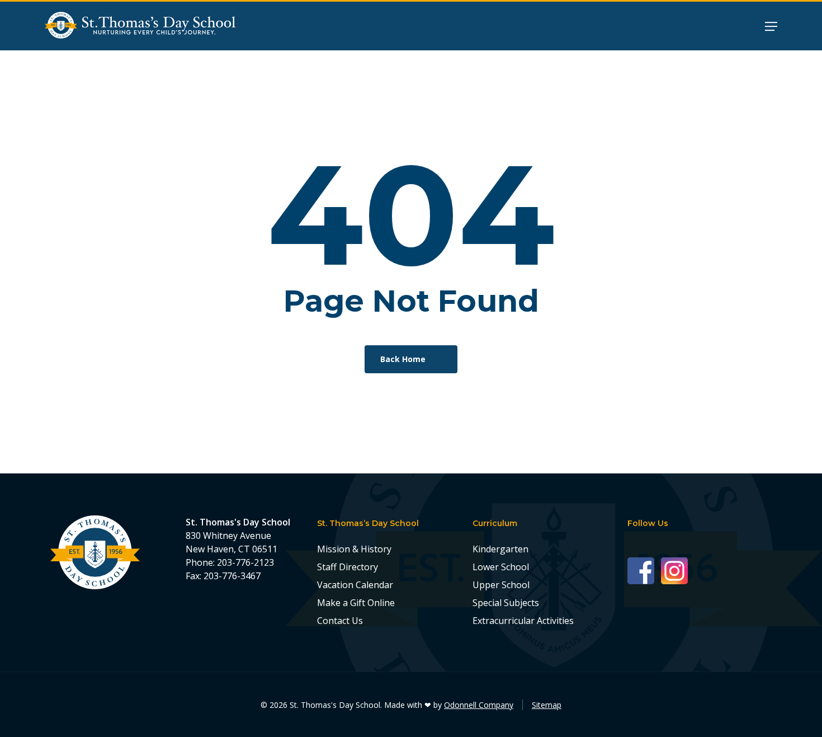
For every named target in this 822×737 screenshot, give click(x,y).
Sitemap (546, 705)
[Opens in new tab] (644, 570)
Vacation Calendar (355, 585)
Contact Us (340, 620)
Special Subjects (506, 603)
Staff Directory (347, 567)
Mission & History (354, 549)
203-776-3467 (232, 576)
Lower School (501, 567)
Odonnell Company (478, 705)
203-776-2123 (245, 562)
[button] (771, 26)
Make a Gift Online (356, 603)
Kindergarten (500, 549)
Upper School (501, 585)
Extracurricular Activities (523, 620)
